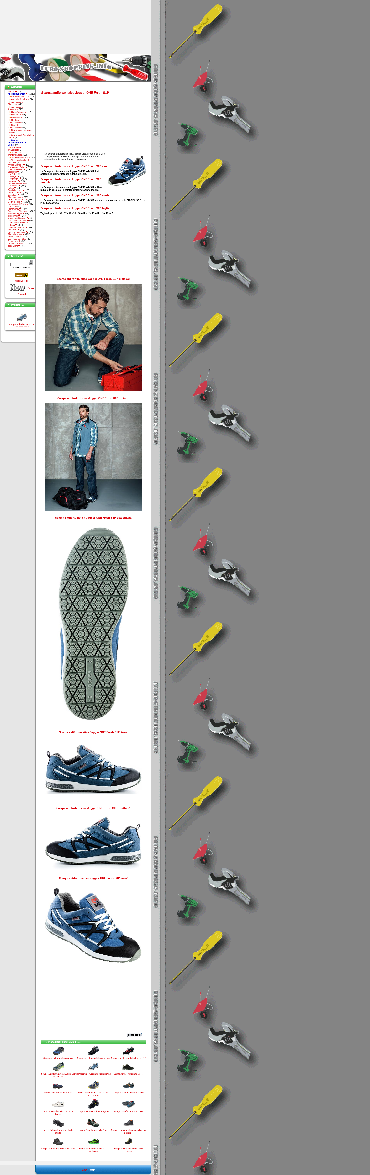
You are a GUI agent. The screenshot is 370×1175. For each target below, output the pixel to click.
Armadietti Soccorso (20, 96)
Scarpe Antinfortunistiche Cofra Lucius (58, 1112)
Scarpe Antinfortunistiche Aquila (58, 1057)
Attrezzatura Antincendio (15, 108)
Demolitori (13, 195)
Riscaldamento (15, 234)
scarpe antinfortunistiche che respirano (21, 313)
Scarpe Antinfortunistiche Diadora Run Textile (93, 1094)
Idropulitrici (13, 216)
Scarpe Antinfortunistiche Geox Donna (128, 1150)
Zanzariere (13, 246)
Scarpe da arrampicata (14, 148)
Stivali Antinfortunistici (21, 157)
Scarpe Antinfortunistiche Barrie (58, 1092)
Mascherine (16, 117)
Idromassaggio (15, 213)
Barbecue (12, 172)
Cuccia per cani (15, 192)
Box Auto (12, 174)
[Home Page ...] (75, 81)
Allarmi (11, 91)
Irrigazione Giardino (17, 218)
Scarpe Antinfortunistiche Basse (128, 1111)
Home (84, 1170)
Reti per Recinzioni (17, 232)
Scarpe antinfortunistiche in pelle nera (58, 1148)
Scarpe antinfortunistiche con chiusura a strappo (128, 1131)
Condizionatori (15, 190)
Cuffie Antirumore (19, 112)
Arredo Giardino (15, 165)
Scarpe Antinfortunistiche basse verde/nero (93, 1150)
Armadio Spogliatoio (20, 99)
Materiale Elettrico (16, 227)
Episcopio (12, 206)
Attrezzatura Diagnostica (15, 103)
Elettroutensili (14, 202)
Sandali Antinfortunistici (15, 126)
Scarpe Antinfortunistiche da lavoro (93, 1057)
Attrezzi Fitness (15, 169)
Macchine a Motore (17, 220)
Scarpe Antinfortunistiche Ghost (128, 1073)
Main (92, 1170)
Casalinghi (13, 181)
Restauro (12, 229)
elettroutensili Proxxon (18, 204)
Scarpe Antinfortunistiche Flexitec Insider (58, 1131)
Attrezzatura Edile (16, 167)
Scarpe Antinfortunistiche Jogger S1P (128, 1057)
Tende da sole (14, 241)
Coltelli (11, 188)
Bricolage (12, 176)
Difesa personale (16, 197)
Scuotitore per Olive (17, 239)
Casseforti (13, 185)
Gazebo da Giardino (17, 211)
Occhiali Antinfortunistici (15, 121)
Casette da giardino (17, 183)
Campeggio (13, 179)
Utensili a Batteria (16, 243)
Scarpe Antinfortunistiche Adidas (128, 1092)
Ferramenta (13, 209)
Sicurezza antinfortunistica (15, 153)
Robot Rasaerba (15, 236)
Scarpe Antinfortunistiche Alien (93, 1129)
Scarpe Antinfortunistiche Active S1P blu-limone (58, 1075)
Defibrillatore (17, 114)
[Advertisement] (32, 27)
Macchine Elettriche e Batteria (18, 224)
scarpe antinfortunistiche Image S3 (93, 1111)
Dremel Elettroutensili (17, 199)
